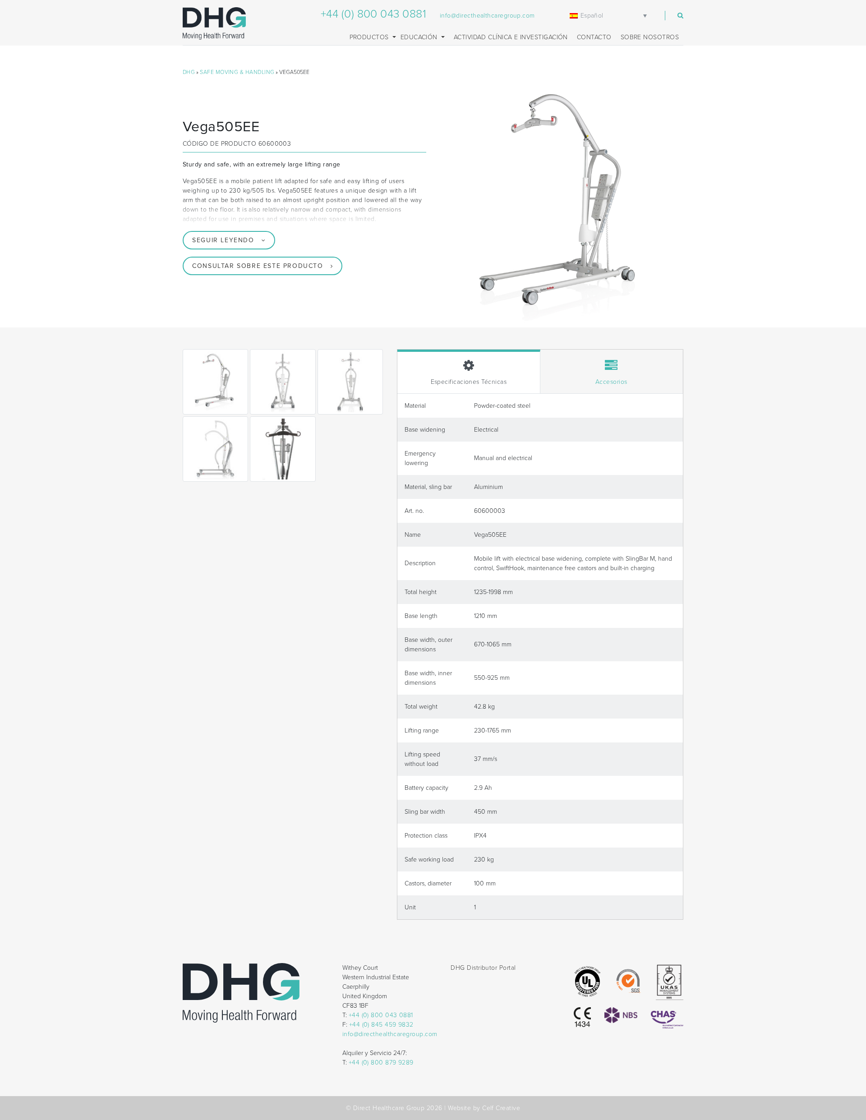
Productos (370, 37)
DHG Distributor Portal (483, 968)
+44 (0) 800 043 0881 (373, 14)
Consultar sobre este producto (257, 266)
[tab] (468, 371)
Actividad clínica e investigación (511, 37)
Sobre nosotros (650, 37)
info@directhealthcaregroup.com (487, 15)
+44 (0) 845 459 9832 (381, 1024)
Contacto (594, 37)
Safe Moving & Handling (237, 72)
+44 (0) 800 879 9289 (381, 1062)
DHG (189, 72)
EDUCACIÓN (420, 37)
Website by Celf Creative (484, 1108)
